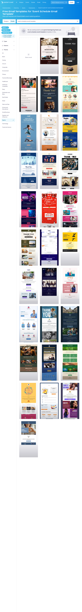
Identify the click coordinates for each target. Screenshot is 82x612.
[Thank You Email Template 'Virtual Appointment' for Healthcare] (28, 324)
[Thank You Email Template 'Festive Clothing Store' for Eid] (70, 286)
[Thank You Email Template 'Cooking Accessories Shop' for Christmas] (28, 171)
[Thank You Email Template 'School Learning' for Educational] (70, 132)
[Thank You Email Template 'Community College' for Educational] (28, 94)
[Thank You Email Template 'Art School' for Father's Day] (28, 401)
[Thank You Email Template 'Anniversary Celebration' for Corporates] (49, 132)
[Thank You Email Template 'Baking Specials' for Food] (28, 362)
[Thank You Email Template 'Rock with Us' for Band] (70, 171)
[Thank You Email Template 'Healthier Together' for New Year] (28, 439)
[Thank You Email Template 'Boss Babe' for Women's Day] (70, 401)
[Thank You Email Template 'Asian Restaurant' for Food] (70, 56)
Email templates (6, 8)
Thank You (16, 8)
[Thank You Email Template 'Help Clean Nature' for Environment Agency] (70, 362)
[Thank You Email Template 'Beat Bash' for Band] (28, 209)
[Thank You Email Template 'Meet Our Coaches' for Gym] (70, 209)
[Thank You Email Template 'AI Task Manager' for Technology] (28, 286)
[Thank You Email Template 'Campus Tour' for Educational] (70, 324)
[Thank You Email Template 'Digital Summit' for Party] (49, 362)
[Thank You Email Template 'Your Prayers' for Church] (49, 56)
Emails (12, 21)
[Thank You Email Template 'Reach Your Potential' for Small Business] (49, 401)
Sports (23, 8)
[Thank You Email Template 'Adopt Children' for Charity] (70, 94)
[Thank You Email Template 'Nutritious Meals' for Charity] (49, 324)
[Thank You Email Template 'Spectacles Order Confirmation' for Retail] (49, 247)
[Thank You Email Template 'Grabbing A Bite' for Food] (70, 247)
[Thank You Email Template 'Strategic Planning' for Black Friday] (49, 286)
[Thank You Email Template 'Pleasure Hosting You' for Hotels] (49, 94)
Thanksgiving (32, 8)
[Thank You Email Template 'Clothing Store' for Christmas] (49, 209)
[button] (14, 41)
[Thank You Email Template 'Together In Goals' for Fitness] (28, 132)
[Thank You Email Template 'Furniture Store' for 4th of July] (49, 171)
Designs (6, 21)
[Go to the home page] (6, 2)
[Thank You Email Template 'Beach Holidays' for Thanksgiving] (28, 247)
